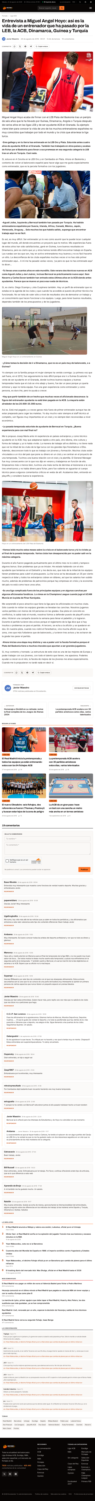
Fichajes (40, 1462)
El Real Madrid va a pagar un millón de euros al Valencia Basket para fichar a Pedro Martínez (42, 1283)
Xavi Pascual (7, 1425)
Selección (41, 1466)
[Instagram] (15, 1474)
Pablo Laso (64, 1421)
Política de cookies (41, 1494)
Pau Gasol (42, 1425)
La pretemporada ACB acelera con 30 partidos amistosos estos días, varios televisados (64, 762)
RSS (73, 2)
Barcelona (17, 1421)
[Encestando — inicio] (8, 8)
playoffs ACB (31, 1425)
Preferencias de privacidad (83, 1494)
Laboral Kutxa (76, 1421)
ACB (39, 1452)
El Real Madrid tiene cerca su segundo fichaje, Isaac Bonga (27, 1320)
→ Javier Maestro (22, 1131)
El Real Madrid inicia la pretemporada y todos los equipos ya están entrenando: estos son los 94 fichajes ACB (22, 762)
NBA (39, 1459)
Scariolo (79, 1425)
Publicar (84, 869)
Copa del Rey (42, 1469)
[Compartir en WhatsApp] (14, 46)
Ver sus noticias (81, 688)
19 (68, 769)
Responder (9, 891)
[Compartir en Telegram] (31, 46)
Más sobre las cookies (58, 1494)
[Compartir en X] (20, 46)
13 (21, 816)
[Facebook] (10, 1474)
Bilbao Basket (53, 1421)
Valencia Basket (53, 1425)
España (43, 1421)
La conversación (65, 2)
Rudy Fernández (68, 1425)
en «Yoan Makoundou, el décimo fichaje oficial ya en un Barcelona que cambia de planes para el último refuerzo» (42, 1342)
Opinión (40, 1476)
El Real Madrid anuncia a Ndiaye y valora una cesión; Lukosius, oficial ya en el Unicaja (43, 1227)
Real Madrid (7, 1421)
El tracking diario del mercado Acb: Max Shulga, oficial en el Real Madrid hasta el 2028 (43, 1270)
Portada (5, 16)
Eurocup (40, 1472)
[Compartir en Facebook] (25, 46)
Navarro (88, 1425)
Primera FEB (86, 1481)
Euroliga (35, 1421)
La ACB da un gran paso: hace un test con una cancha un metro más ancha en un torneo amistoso (66, 808)
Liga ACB (13, 16)
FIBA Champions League (85, 1475)
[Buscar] (61, 8)
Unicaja (26, 1421)
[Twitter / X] (4, 1474)
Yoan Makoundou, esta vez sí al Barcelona (24, 1244)
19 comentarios (68, 39)
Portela (16, 1428)
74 (21, 769)
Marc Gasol (7, 1428)
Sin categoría (73, 1458)
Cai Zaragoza (19, 1425)
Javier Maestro (11, 39)
